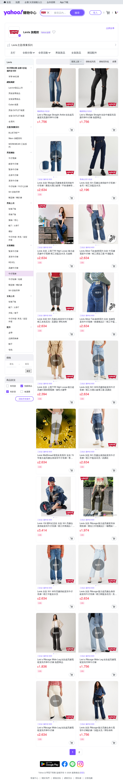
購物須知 (57, 778)
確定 (28, 370)
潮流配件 (92, 52)
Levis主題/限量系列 (22, 45)
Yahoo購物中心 (20, 12)
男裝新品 (60, 52)
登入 (95, 12)
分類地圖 (89, 778)
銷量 (114, 61)
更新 (82, 772)
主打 (12, 52)
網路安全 (68, 778)
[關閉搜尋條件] (48, 12)
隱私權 (78, 778)
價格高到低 (104, 61)
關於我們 (46, 778)
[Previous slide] (38, 88)
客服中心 (34, 778)
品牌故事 (110, 28)
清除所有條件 (24, 398)
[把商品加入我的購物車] (72, 130)
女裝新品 (76, 52)
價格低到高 (91, 61)
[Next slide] (74, 88)
